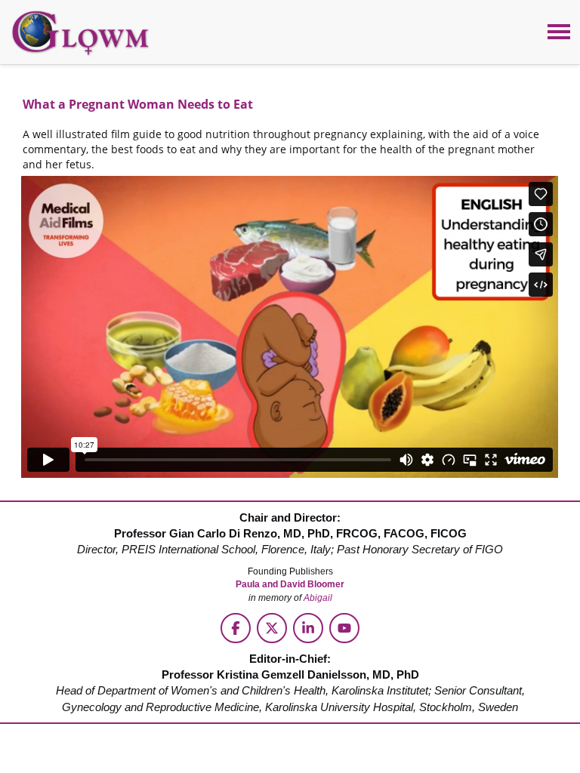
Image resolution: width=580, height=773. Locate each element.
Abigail (318, 598)
